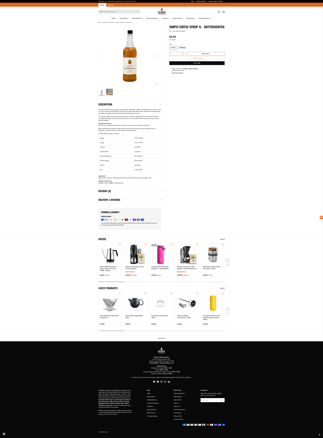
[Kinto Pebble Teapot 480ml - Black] (136, 303)
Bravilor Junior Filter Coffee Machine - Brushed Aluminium (186, 267)
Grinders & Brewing (152, 18)
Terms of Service (179, 419)
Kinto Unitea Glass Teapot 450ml (159, 316)
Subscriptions (124, 18)
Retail (102, 5)
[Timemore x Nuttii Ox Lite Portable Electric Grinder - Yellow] (213, 303)
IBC (170, 31)
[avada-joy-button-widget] (4, 434)
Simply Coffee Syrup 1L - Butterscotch (123, 22)
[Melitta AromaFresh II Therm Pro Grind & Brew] (136, 254)
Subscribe (101, 1)
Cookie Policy (178, 413)
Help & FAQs (177, 400)
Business (111, 5)
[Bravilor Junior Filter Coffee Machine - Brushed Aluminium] (187, 254)
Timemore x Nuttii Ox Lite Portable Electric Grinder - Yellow (211, 317)
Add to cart (205, 54)
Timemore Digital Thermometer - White (184, 316)
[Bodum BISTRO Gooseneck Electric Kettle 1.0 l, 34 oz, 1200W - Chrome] (110, 254)
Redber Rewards (201, 1)
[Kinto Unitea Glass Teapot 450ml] (161, 303)
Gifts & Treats (190, 18)
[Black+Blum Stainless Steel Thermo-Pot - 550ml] (213, 254)
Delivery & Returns (179, 393)
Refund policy (178, 396)
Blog (192, 1)
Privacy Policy (178, 416)
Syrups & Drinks (177, 18)
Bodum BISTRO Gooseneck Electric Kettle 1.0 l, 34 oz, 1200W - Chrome (108, 268)
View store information (177, 73)
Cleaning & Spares (204, 18)
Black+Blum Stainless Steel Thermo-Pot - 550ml (211, 267)
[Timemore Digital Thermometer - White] (187, 303)
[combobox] (119, 11)
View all (222, 239)
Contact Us (177, 406)
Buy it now (197, 63)
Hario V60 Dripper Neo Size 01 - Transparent (110, 316)
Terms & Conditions (179, 409)
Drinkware (165, 18)
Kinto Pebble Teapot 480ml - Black (135, 316)
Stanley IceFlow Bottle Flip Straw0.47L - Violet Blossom (160, 267)
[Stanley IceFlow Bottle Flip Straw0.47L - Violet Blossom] (161, 254)
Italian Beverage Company (108, 22)
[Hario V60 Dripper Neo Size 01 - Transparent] (110, 303)
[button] (223, 11)
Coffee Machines (137, 18)
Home (99, 22)
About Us (176, 403)
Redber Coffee (105, 432)
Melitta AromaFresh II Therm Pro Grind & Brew (135, 267)
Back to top (161, 338)
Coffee (113, 18)
